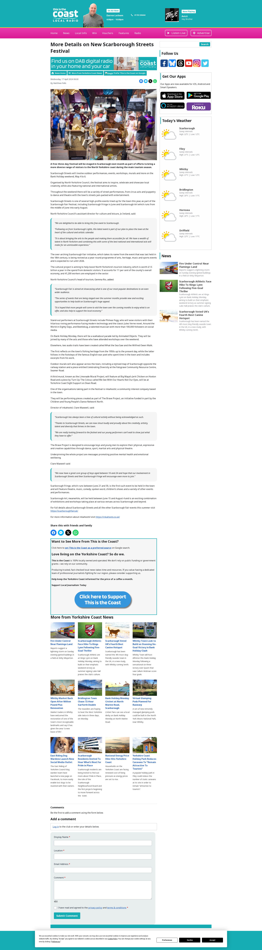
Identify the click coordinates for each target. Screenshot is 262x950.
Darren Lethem (115, 15)
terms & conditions (116, 907)
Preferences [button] (55, 942)
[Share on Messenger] (146, 81)
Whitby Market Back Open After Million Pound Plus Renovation (61, 703)
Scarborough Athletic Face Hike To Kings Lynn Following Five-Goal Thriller (89, 645)
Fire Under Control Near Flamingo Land (61, 642)
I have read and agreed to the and (93, 907)
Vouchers (107, 33)
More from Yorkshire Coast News (87, 73)
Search (205, 44)
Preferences (167, 940)
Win (94, 33)
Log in (56, 826)
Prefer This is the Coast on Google (129, 73)
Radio (137, 33)
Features (124, 33)
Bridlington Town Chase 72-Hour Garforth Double (87, 701)
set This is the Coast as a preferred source (88, 547)
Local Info (81, 33)
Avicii (185, 16)
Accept (212, 940)
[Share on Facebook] (141, 81)
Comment (60, 877)
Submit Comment (67, 915)
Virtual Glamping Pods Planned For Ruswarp (142, 701)
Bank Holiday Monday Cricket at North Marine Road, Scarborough (117, 703)
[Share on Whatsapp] (155, 81)
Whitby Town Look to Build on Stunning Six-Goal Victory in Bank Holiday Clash (144, 645)
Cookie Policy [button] (112, 939)
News (66, 33)
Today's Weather (177, 120)
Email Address (62, 864)
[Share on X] (150, 81)
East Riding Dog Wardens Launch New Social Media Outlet (62, 759)
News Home (60, 73)
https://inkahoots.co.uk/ (108, 516)
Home (54, 33)
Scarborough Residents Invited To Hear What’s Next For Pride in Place (89, 760)
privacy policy (95, 907)
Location (59, 850)
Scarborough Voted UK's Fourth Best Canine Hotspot (115, 644)
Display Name (62, 837)
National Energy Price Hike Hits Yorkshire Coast (117, 759)
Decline (190, 940)
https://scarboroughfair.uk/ (64, 510)
